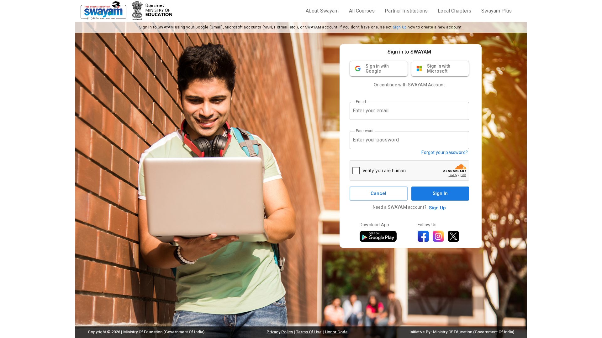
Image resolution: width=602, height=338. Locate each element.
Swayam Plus (496, 11)
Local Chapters (454, 11)
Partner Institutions (406, 11)
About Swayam (322, 11)
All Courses (362, 11)
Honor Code (336, 332)
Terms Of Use (309, 332)
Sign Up (400, 27)
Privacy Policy (280, 332)
